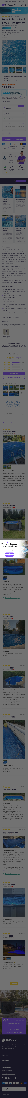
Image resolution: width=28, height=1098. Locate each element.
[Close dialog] (27, 540)
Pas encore (9, 555)
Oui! (9, 553)
